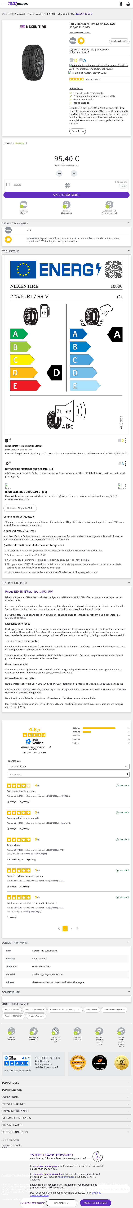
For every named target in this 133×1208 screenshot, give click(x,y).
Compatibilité (11, 992)
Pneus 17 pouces (36, 1016)
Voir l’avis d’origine (15, 859)
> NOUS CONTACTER (10, 1140)
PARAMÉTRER (61, 1202)
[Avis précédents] (59, 928)
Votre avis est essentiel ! (12, 1145)
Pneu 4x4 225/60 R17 (13, 1016)
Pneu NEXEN (91, 1009)
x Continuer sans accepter (32, 1203)
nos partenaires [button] (66, 1176)
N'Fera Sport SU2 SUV (63, 14)
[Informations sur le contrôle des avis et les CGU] (50, 747)
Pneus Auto (20, 14)
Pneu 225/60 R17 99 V (34, 1009)
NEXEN (47, 14)
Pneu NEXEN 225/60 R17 (114, 1009)
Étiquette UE (10, 251)
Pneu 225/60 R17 (12, 1009)
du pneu (14, 583)
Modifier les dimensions (79, 32)
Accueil (9, 14)
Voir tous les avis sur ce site (34, 753)
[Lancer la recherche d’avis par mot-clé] (127, 774)
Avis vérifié (124, 785)
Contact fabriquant (15, 943)
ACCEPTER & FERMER (96, 1202)
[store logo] (18, 4)
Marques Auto (35, 14)
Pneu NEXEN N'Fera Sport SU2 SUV (65, 1009)
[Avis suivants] (77, 928)
